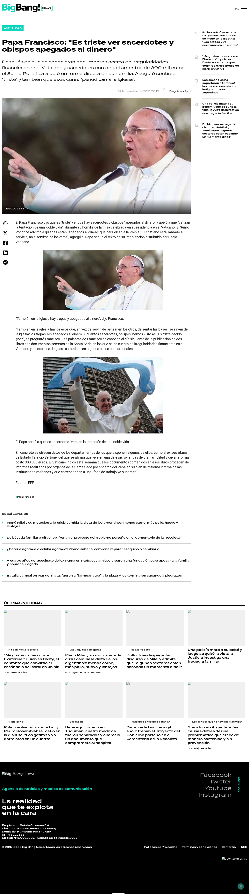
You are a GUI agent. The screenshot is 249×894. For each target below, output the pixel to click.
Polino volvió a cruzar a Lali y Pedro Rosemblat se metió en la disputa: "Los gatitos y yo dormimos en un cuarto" (220, 39)
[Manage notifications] (241, 886)
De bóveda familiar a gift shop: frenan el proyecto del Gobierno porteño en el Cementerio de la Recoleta (93, 538)
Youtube (218, 788)
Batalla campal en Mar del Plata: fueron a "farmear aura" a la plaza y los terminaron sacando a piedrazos (94, 576)
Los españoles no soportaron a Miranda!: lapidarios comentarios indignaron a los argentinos (219, 86)
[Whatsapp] (5, 223)
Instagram (214, 794)
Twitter (220, 781)
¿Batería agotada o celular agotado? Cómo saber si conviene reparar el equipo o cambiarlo (83, 549)
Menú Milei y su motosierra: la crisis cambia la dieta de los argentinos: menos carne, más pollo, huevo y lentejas (92, 524)
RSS (244, 847)
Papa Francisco (25, 496)
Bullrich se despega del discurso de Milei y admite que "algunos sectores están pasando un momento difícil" (220, 131)
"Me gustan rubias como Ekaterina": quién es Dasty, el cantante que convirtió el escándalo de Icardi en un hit (220, 63)
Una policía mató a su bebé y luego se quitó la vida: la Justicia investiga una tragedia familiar (220, 108)
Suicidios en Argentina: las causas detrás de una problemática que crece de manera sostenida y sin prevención (213, 735)
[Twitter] (5, 233)
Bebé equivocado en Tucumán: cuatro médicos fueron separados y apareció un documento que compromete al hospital (92, 735)
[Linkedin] (5, 252)
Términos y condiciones (199, 847)
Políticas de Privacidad (160, 847)
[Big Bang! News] (27, 8)
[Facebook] (5, 242)
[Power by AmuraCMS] (234, 859)
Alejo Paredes (203, 748)
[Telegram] (5, 262)
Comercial (229, 847)
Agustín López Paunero (86, 672)
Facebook (215, 774)
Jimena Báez (18, 672)
